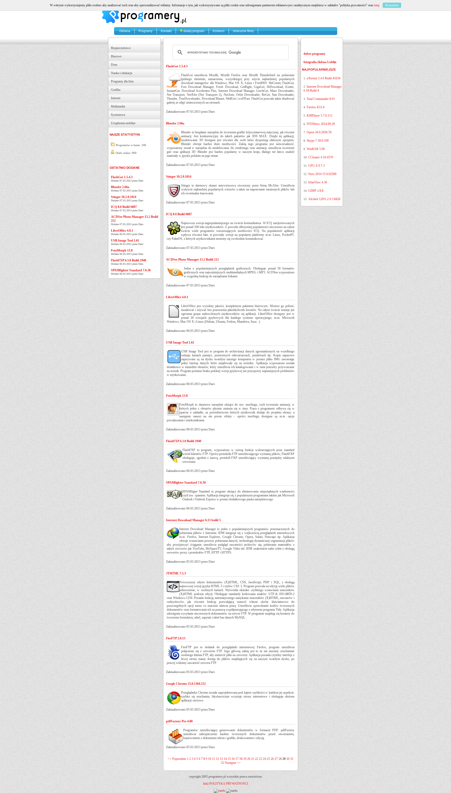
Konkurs (218, 31)
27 (276, 759)
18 (240, 759)
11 (213, 759)
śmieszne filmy (243, 31)
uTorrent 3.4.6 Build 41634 (323, 78)
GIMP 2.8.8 (315, 191)
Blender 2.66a (120, 187)
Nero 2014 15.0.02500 (322, 174)
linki (206, 783)
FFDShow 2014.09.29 (321, 124)
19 (244, 759)
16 (233, 759)
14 (225, 759)
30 (287, 759)
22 (256, 759)
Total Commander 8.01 (321, 99)
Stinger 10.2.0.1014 (123, 197)
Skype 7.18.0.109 (318, 140)
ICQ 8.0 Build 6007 (124, 207)
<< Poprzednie (177, 759)
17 (237, 759)
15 (229, 759)
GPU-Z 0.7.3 (316, 165)
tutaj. (377, 5)
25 (268, 759)
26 (272, 759)
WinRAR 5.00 (316, 149)
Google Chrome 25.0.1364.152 (186, 684)
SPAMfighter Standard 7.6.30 (131, 270)
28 (280, 759)
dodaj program (193, 31)
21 (252, 759)
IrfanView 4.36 (317, 182)
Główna (124, 31)
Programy (145, 31)
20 (248, 759)
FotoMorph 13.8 (122, 250)
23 (260, 759)
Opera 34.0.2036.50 (319, 132)
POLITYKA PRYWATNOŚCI (228, 783)
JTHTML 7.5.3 (176, 573)
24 (264, 759)
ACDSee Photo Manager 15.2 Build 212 (192, 259)
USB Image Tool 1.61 (125, 240)
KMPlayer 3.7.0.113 (319, 115)
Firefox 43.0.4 (315, 107)
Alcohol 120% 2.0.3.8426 (324, 199)
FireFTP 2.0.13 (175, 638)
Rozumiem (392, 5)
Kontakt (166, 31)
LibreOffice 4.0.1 (122, 230)
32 (222, 763)
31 (291, 759)
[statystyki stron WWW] (219, 790)
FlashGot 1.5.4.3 (122, 177)
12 (217, 759)
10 (209, 759)
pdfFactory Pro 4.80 (179, 721)
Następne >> (233, 763)
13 (221, 759)
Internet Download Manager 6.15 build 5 (193, 520)
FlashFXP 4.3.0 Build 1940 (128, 260)
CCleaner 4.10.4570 (320, 157)
